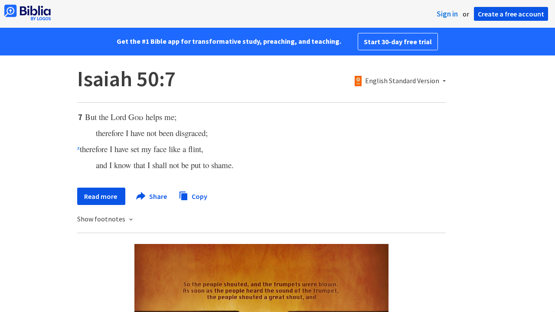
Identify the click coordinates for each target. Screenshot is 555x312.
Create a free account (511, 14)
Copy (198, 196)
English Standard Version (402, 81)
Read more (101, 196)
